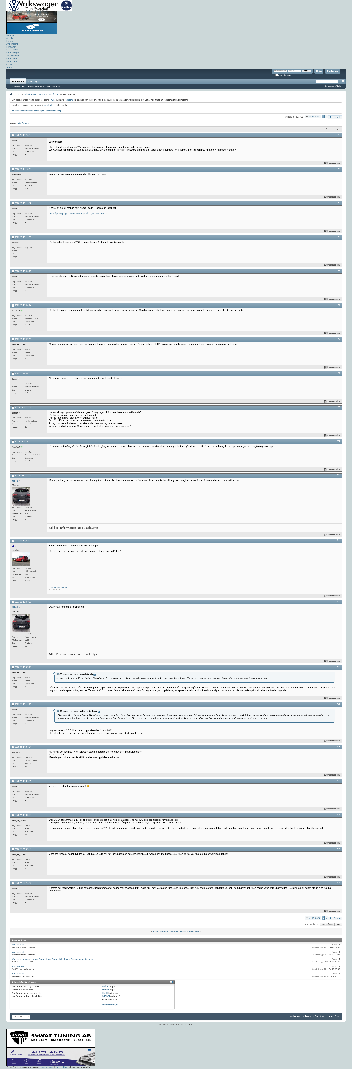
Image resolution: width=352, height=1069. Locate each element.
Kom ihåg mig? (284, 75)
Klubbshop (11, 58)
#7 (339, 339)
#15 (338, 704)
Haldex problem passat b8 (165, 932)
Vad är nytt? (34, 81)
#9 (339, 407)
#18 (338, 815)
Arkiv (331, 1016)
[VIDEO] (106, 996)
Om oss (10, 64)
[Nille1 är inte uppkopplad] (21, 496)
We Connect (24, 123)
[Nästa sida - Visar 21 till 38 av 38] (330, 117)
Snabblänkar (52, 86)
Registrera (332, 71)
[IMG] (105, 993)
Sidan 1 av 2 (314, 117)
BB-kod (105, 986)
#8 (339, 373)
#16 (338, 747)
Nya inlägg (15, 86)
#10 (338, 441)
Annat (9, 67)
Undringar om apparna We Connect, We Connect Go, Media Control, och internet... (52, 959)
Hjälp (319, 71)
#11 (338, 475)
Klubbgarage (12, 53)
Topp (338, 925)
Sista (336, 117)
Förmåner (11, 47)
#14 (338, 667)
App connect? (19, 974)
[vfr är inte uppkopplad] (21, 559)
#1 (339, 135)
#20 (338, 883)
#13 (338, 602)
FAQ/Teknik (12, 50)
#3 (339, 203)
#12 (338, 540)
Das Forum (18, 81)
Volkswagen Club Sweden (315, 1016)
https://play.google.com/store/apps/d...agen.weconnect (78, 213)
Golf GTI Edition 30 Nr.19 (58, 588)
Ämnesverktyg (332, 129)
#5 (339, 271)
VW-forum (54, 94)
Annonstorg (12, 44)
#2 (339, 169)
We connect (18, 945)
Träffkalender (12, 55)
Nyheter (10, 35)
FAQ (24, 86)
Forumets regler (110, 1004)
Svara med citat (333, 163)
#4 (339, 237)
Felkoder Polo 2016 (189, 932)
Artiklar (10, 38)
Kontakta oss (295, 1016)
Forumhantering (35, 86)
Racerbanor (12, 61)
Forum (9, 41)
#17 (338, 781)
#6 (339, 305)
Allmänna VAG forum (34, 94)
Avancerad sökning (333, 86)
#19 (338, 849)
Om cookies (61, 1067)
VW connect (18, 966)
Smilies (105, 990)
